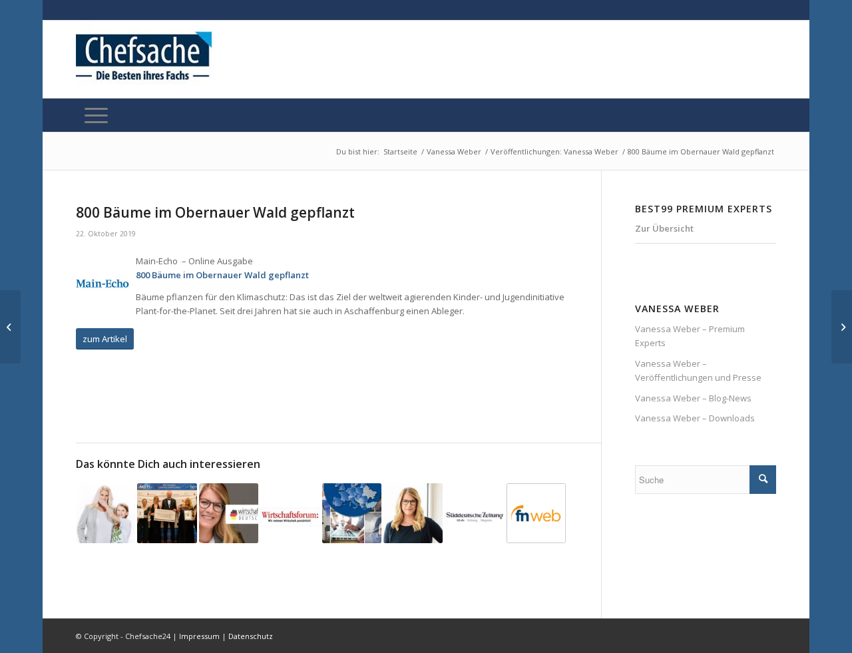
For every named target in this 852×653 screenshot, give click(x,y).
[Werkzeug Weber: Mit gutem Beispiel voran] (105, 513)
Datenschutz (250, 636)
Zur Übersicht (664, 228)
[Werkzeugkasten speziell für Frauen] (536, 513)
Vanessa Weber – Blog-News (693, 398)
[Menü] (96, 115)
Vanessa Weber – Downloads (695, 418)
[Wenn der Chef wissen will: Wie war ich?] (474, 513)
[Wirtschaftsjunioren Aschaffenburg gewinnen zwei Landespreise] (166, 513)
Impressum (199, 636)
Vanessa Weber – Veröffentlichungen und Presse (698, 370)
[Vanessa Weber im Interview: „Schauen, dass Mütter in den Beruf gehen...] (10, 326)
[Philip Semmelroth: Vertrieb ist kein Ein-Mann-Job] (841, 326)
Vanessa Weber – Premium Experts (690, 336)
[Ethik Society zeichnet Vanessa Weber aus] (413, 513)
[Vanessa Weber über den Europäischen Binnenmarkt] (351, 513)
